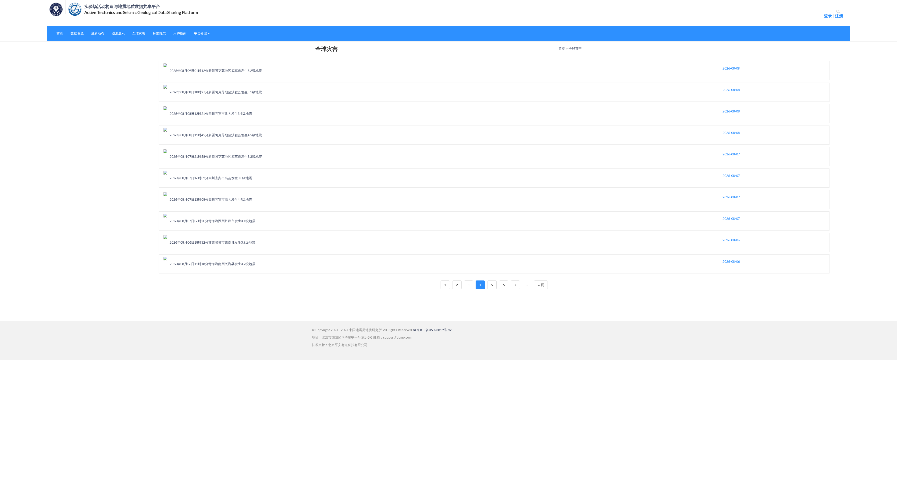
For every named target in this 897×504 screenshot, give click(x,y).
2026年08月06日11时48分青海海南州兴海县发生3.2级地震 (212, 264)
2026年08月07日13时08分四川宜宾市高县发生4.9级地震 (211, 199)
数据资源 (77, 33)
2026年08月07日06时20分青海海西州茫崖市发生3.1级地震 (212, 221)
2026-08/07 (731, 154)
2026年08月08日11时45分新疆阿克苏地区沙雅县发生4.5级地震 (216, 135)
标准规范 (159, 33)
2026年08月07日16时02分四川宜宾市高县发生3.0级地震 (211, 178)
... (527, 285)
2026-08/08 (731, 90)
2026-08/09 (731, 68)
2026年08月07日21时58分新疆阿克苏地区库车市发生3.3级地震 (216, 156)
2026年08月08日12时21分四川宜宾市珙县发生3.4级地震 (211, 114)
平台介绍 (201, 33)
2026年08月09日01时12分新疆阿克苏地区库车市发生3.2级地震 (216, 71)
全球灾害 (138, 33)
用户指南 (179, 33)
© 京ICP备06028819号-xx (432, 330)
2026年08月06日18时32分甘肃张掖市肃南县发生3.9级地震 (212, 242)
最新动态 (97, 33)
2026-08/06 (731, 240)
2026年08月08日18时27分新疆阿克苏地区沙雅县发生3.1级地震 (216, 92)
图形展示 (118, 33)
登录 (828, 15)
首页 (60, 33)
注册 (839, 15)
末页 (540, 285)
